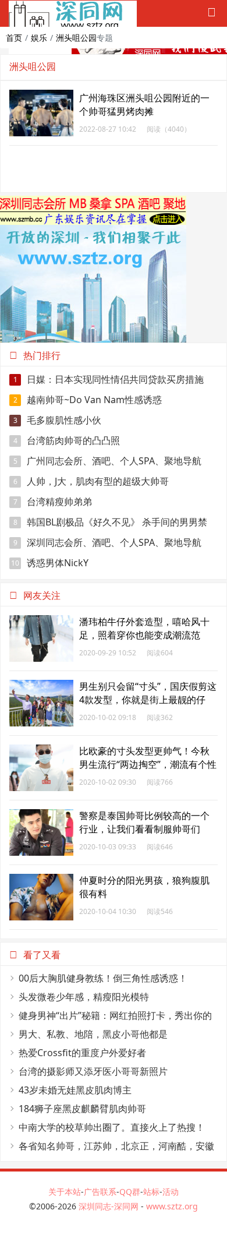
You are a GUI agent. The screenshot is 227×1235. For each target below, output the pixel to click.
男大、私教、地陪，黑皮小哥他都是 (93, 1034)
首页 (14, 37)
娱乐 (39, 37)
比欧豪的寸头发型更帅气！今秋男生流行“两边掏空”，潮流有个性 (148, 757)
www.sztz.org (172, 1206)
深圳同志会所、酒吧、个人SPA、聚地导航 (107, 542)
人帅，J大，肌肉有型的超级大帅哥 (91, 481)
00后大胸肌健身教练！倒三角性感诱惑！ (103, 978)
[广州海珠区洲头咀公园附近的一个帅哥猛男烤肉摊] (41, 95)
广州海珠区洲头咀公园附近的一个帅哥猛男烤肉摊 (144, 104)
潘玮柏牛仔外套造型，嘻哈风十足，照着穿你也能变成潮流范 (144, 628)
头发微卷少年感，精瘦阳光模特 (84, 996)
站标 (151, 1191)
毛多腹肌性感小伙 (57, 420)
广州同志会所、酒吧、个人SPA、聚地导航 (107, 460)
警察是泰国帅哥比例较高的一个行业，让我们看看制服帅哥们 (144, 822)
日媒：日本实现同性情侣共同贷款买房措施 (108, 379)
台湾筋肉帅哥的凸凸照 (66, 440)
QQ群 (129, 1191)
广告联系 (100, 1191)
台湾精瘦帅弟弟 (53, 501)
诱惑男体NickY (49, 562)
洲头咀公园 (76, 37)
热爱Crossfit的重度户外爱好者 (82, 1052)
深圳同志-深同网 (110, 1206)
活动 (170, 1191)
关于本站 (64, 1191)
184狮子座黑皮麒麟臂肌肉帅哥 (82, 1108)
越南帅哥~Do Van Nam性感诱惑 (87, 399)
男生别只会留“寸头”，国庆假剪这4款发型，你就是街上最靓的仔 (148, 693)
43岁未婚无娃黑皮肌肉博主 (75, 1090)
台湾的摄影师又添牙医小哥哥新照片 (93, 1071)
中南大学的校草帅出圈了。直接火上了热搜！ (112, 1127)
